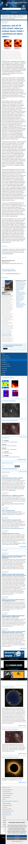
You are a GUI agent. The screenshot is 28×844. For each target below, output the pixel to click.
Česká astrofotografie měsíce (10, 420)
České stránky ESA (6, 797)
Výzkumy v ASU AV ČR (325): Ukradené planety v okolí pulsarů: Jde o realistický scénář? (21, 305)
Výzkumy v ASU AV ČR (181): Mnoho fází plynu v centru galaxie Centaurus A (13, 600)
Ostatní (3, 372)
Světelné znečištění (6, 366)
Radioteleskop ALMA (18, 345)
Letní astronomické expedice (6, 334)
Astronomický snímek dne (9, 401)
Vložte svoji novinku (23, 471)
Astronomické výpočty (7, 805)
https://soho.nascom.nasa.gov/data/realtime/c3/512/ (13, 528)
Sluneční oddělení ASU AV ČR (9, 270)
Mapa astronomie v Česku (8, 811)
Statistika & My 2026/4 (12, 511)
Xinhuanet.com (12, 490)
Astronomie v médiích (7, 809)
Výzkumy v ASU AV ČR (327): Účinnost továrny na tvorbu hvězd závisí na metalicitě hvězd (21, 293)
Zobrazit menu (14, 12)
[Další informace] (14, 698)
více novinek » (23, 546)
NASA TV (4, 799)
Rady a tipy (5, 807)
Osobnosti (4, 370)
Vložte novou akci (23, 436)
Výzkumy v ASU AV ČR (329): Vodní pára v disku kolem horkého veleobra (21, 283)
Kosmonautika (5, 355)
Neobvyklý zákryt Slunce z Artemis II (11, 533)
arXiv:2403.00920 (9, 253)
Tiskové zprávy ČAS (7, 791)
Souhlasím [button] (17, 836)
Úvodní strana (5, 15)
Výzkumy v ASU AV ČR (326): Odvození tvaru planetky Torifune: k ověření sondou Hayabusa (20, 299)
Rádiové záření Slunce (10, 345)
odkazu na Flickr (16, 543)
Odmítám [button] (17, 838)
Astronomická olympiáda (8, 793)
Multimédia (4, 368)
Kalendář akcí (5, 437)
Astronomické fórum (7, 812)
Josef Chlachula (5, 509)
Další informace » (22, 725)
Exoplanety (4, 362)
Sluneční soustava (6, 358)
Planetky (4, 820)
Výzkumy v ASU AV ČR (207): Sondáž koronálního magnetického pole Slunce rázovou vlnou (13, 632)
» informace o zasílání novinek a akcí (9, 468)
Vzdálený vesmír (5, 364)
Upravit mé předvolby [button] (17, 841)
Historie (4, 374)
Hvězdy (14, 15)
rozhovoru (4, 514)
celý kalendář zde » (21, 459)
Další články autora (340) (20, 280)
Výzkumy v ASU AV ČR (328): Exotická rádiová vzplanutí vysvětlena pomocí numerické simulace (20, 288)
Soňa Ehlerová (4, 494)
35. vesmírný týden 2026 (8, 687)
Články (10, 15)
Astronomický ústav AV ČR (8, 346)
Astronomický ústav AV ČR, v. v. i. (13, 273)
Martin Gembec (5, 476)
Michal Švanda (4, 23)
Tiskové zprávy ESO (7, 795)
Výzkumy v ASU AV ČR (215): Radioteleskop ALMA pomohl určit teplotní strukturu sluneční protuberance (14, 557)
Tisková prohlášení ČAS (7, 789)
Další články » (23, 648)
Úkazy (3, 353)
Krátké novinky (6, 472)
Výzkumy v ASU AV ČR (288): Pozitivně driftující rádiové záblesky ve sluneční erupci (13, 616)
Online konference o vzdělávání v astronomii (13, 495)
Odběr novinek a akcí (7, 463)
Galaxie (4, 818)
